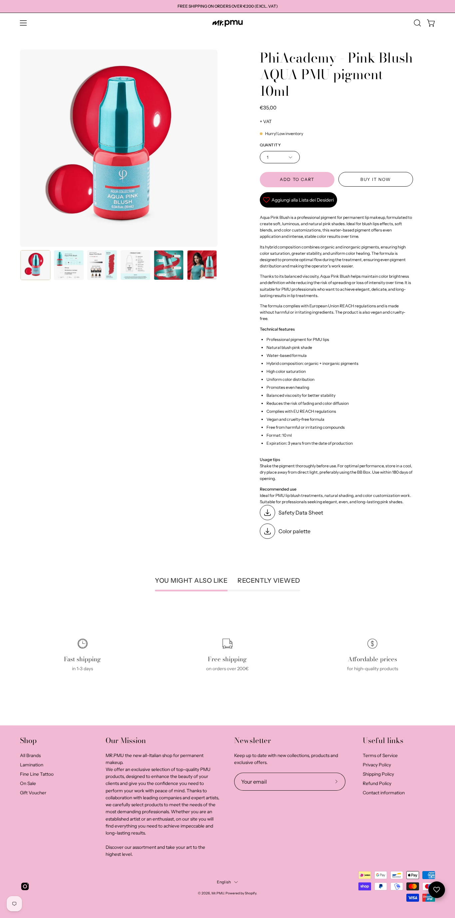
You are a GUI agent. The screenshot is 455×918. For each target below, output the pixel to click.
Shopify (250, 893)
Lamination (31, 764)
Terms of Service (380, 755)
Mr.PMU (218, 893)
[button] (417, 23)
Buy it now (375, 179)
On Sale (28, 783)
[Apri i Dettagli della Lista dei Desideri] (436, 889)
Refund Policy (377, 783)
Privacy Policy (377, 764)
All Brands (30, 755)
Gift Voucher (33, 792)
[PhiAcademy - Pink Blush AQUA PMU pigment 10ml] (35, 265)
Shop (28, 740)
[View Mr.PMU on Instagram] (25, 886)
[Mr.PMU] (227, 23)
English (224, 881)
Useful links (383, 740)
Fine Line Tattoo (37, 774)
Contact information (384, 792)
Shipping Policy (378, 774)
